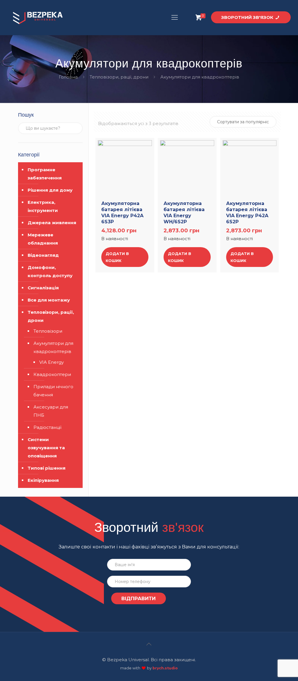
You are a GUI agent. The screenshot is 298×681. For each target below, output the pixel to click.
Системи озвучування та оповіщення (46, 448)
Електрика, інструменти (43, 206)
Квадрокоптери (52, 374)
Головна (68, 77)
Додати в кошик (117, 257)
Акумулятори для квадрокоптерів (53, 347)
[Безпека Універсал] (38, 17)
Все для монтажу (49, 300)
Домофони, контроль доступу (50, 271)
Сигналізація (43, 287)
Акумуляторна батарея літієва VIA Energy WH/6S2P (184, 212)
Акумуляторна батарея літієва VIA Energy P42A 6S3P (122, 212)
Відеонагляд (43, 255)
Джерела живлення (52, 222)
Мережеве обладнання (43, 239)
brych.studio (165, 668)
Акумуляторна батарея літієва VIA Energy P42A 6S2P (247, 212)
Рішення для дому (50, 190)
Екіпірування (43, 480)
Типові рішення (46, 468)
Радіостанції (47, 427)
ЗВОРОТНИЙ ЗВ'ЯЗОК (247, 17)
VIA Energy (51, 362)
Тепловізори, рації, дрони (119, 77)
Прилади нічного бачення (53, 390)
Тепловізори (47, 331)
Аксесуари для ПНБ (50, 411)
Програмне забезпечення (45, 174)
